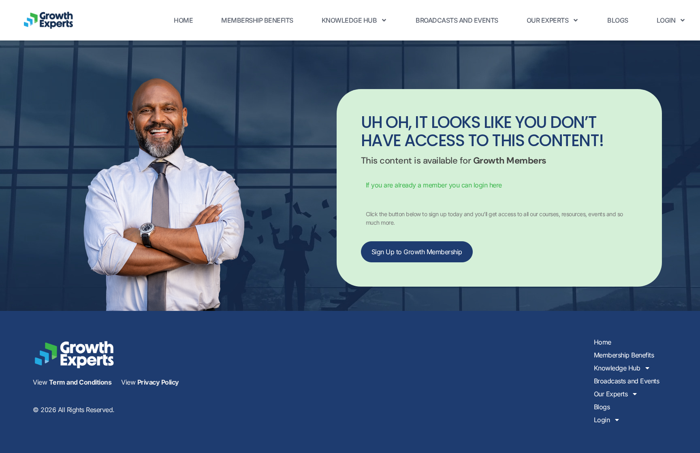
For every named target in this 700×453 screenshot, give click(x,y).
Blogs (617, 20)
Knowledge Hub (349, 20)
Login (666, 20)
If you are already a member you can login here (434, 185)
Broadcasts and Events (457, 20)
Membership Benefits (257, 20)
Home (183, 20)
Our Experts (548, 20)
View (72, 382)
